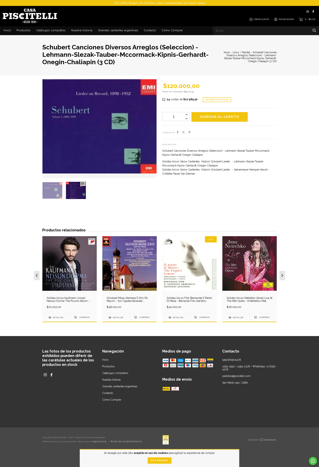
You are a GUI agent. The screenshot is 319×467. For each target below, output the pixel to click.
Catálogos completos (51, 30)
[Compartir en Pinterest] (189, 132)
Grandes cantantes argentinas (118, 30)
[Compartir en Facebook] (177, 132)
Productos (24, 30)
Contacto (150, 30)
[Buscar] (314, 30)
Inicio (7, 30)
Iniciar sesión (286, 19)
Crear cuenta (261, 19)
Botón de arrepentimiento (126, 441)
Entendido (159, 460)
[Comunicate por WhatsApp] (313, 461)
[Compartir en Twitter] (183, 132)
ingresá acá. (99, 441)
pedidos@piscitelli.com (236, 376)
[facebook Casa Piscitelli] (313, 11)
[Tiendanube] (262, 440)
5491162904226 (231, 359)
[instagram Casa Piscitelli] (307, 11)
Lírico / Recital (241, 52)
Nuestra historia (81, 30)
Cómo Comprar (172, 30)
